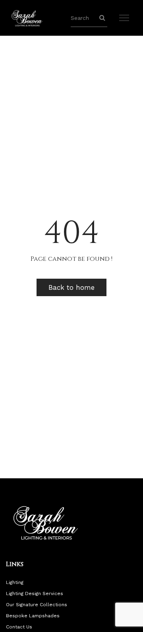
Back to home (71, 287)
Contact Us (19, 627)
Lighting (14, 582)
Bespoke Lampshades (33, 616)
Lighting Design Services (34, 593)
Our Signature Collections (36, 604)
